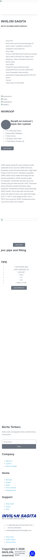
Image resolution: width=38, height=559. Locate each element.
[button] (19, 14)
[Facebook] (2, 10)
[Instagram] (7, 10)
